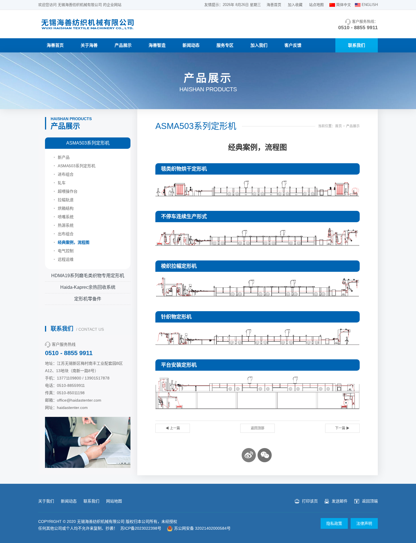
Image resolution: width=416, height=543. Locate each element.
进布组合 (66, 174)
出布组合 (66, 234)
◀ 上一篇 (173, 428)
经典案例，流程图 (73, 242)
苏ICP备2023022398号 (140, 528)
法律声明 (364, 523)
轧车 (62, 183)
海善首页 (274, 5)
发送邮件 (340, 501)
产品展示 (123, 45)
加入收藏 (295, 5)
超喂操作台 (68, 191)
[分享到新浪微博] (249, 455)
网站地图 (114, 501)
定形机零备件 (87, 298)
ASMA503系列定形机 (88, 143)
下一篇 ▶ (342, 428)
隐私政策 (334, 523)
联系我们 (356, 45)
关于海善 (89, 45)
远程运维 (66, 259)
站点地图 (316, 5)
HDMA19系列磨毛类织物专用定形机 (87, 275)
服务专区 (224, 45)
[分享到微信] (265, 455)
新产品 (64, 157)
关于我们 (46, 501)
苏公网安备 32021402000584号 (202, 528)
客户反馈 (292, 45)
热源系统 (66, 225)
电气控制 (66, 251)
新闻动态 (191, 45)
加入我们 (258, 45)
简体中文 (343, 5)
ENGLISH (370, 5)
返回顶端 (370, 501)
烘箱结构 (66, 208)
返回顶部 (257, 428)
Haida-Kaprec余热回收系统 (87, 287)
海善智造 (157, 45)
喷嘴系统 (66, 217)
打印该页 (310, 501)
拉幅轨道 (66, 200)
